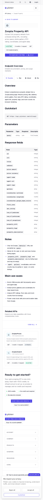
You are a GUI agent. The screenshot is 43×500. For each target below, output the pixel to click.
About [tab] (29, 78)
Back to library (12, 19)
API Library (8, 13)
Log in (36, 2)
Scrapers (10, 452)
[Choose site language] (31, 2)
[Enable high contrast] (20, 2)
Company (10, 439)
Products (10, 445)
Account (10, 432)
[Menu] (36, 8)
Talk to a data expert (21, 405)
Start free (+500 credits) (15, 419)
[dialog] (21, 487)
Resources (10, 458)
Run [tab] (20, 78)
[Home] (9, 8)
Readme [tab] (10, 78)
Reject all (12, 490)
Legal (9, 465)
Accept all (31, 490)
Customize (21, 495)
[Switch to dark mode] (25, 2)
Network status (9, 2)
